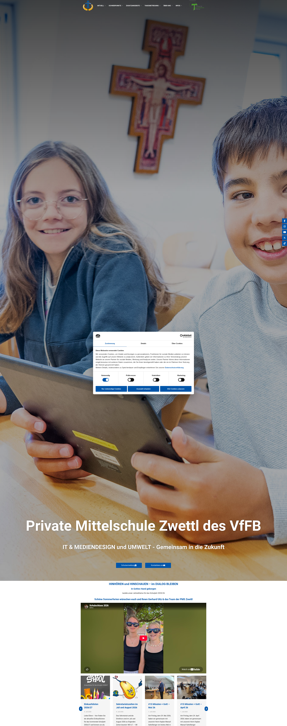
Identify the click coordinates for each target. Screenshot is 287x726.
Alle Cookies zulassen (175, 389)
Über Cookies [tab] (177, 343)
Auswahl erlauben (143, 389)
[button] (80, 708)
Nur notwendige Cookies (111, 389)
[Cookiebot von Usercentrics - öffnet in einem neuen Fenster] (181, 336)
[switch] (131, 380)
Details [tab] (143, 343)
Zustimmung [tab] (110, 343)
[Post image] (95, 687)
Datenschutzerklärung (174, 367)
